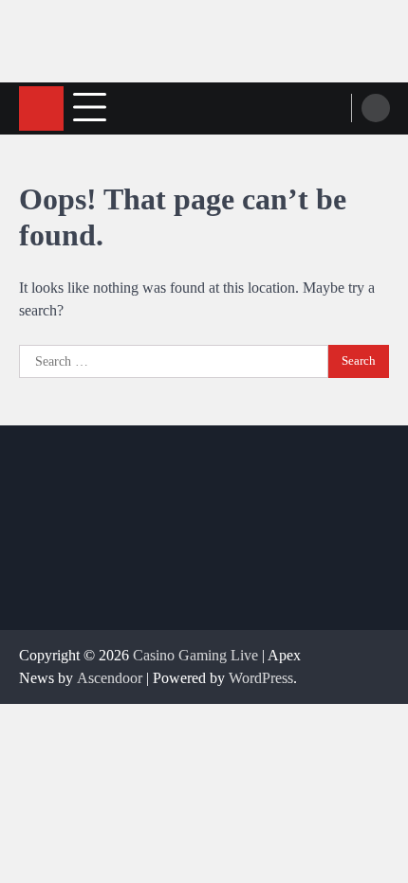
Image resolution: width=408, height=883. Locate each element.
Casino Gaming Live (195, 655)
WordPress (261, 678)
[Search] (376, 108)
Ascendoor (109, 678)
